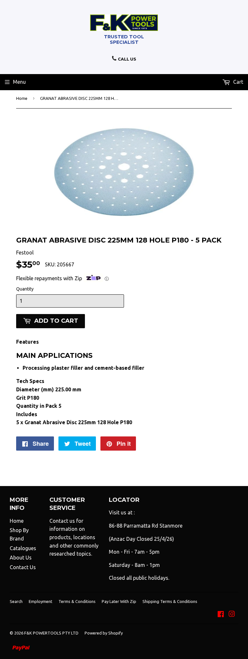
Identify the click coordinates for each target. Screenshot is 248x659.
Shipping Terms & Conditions (169, 601)
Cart (237, 82)
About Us (21, 557)
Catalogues (23, 548)
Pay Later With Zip (119, 601)
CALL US (126, 59)
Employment (40, 601)
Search (16, 601)
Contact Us (23, 567)
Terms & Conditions (77, 601)
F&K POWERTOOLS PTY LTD (51, 633)
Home (21, 98)
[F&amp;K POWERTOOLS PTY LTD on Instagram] (232, 614)
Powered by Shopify (104, 633)
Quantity (25, 288)
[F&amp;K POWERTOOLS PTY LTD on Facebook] (220, 614)
